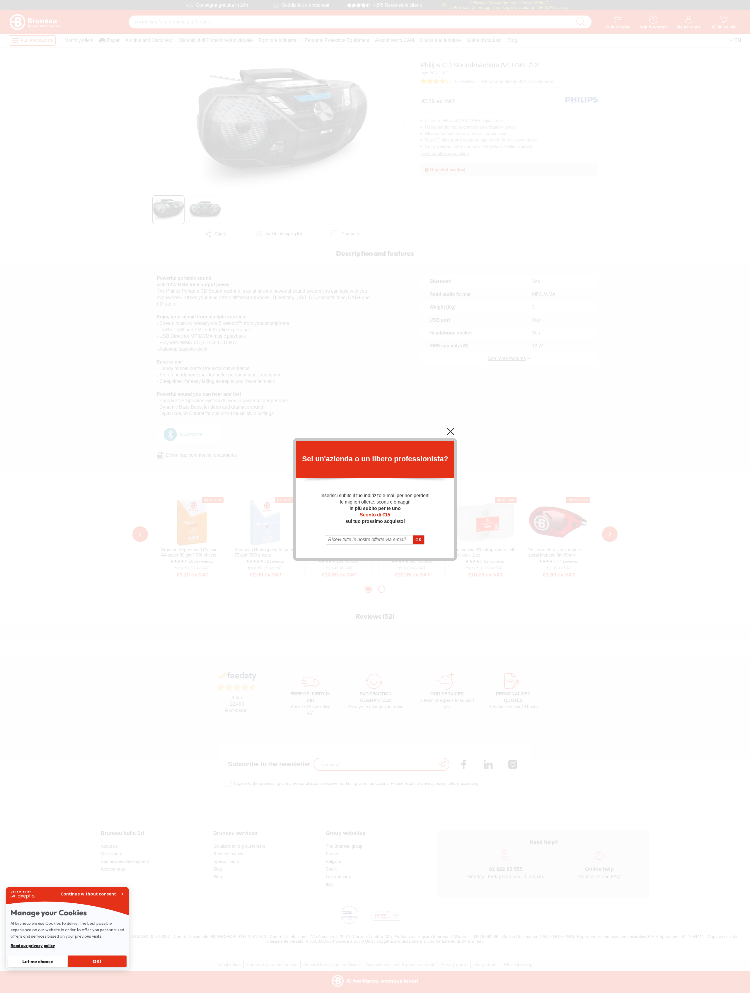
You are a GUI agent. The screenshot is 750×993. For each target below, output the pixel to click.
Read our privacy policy (33, 945)
